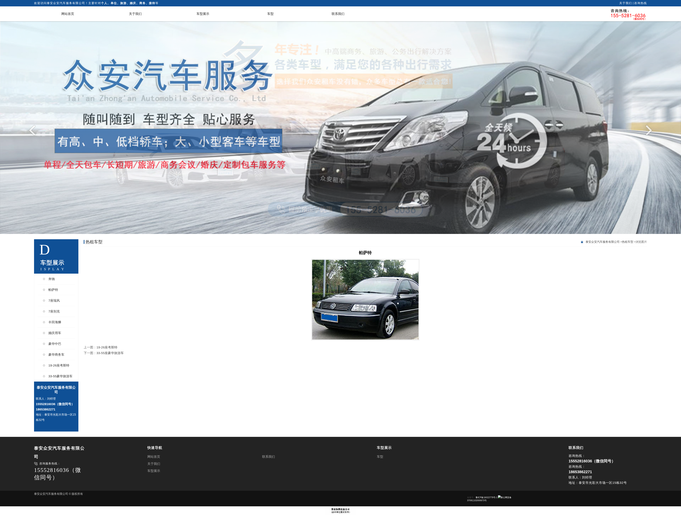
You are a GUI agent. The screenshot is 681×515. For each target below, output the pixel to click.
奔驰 (51, 279)
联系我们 (338, 14)
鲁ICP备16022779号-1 (486, 497)
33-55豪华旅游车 (60, 376)
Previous (33, 130)
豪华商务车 (56, 354)
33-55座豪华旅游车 (110, 353)
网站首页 (67, 14)
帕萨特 (53, 290)
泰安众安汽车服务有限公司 (603, 241)
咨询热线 (640, 3)
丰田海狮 (54, 322)
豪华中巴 (54, 344)
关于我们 (625, 3)
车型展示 (202, 14)
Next (648, 130)
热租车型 (627, 241)
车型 (270, 14)
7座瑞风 (54, 300)
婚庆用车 (54, 333)
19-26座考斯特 (58, 365)
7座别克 (54, 311)
